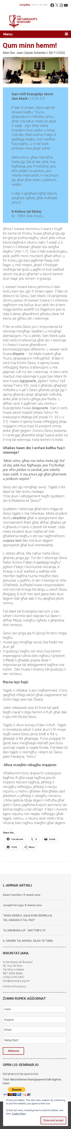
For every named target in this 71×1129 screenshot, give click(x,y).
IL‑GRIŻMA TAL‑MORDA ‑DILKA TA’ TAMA (28, 940)
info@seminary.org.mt (16, 980)
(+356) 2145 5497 (13, 977)
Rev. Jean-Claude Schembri (28, 53)
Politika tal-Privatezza (14, 986)
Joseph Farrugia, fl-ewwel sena (22, 905)
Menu (7, 34)
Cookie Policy (19, 1113)
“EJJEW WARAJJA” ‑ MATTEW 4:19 (24, 930)
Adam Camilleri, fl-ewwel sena (21, 894)
